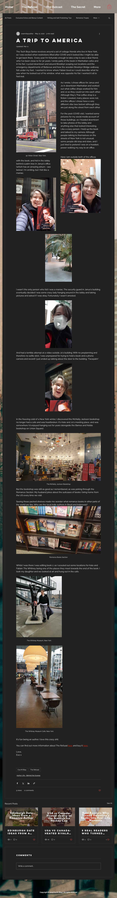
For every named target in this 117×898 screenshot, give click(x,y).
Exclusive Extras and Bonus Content (29, 18)
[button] (109, 6)
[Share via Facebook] (17, 783)
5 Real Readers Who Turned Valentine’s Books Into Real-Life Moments (95, 832)
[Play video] (58, 258)
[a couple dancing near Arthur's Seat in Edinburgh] (21, 817)
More (95, 18)
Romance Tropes (82, 18)
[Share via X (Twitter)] (23, 783)
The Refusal (34, 770)
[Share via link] (34, 783)
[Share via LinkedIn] (28, 783)
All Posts (8, 18)
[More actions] (99, 33)
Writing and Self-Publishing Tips (59, 18)
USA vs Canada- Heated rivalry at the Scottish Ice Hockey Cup (58, 832)
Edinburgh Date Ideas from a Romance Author (21, 832)
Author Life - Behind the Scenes (28, 775)
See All (109, 803)
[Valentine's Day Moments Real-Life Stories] (95, 817)
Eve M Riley (22, 770)
